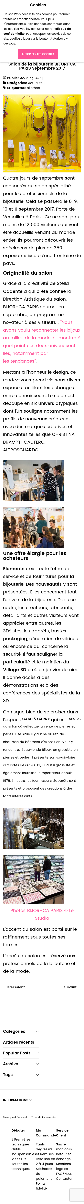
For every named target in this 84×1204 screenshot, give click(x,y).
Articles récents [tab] (18, 1043)
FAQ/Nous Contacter (64, 1176)
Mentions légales (63, 1166)
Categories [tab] (14, 1032)
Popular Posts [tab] (16, 1053)
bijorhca (33, 88)
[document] (37, 31)
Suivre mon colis (64, 1147)
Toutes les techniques (20, 1166)
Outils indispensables (23, 1152)
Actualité (35, 83)
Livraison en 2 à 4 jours (45, 1161)
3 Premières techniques (20, 1142)
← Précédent (14, 987)
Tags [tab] (8, 1075)
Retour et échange (63, 1157)
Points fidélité (41, 1186)
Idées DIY (18, 1159)
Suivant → (72, 987)
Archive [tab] (10, 1064)
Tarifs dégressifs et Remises (45, 1149)
